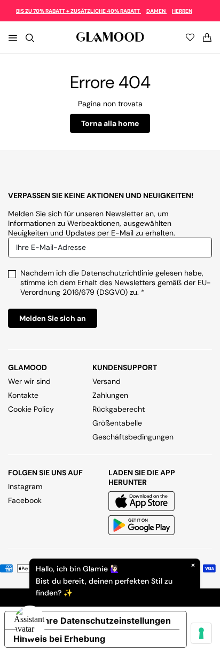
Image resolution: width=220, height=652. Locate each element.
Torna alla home (110, 123)
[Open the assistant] (29, 622)
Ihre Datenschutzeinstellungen (106, 620)
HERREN (182, 10)
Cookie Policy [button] (31, 409)
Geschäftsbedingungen (133, 437)
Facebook (25, 500)
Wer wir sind (29, 381)
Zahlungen (110, 395)
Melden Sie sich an (52, 318)
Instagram (25, 486)
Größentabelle (117, 423)
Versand (106, 381)
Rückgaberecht (118, 409)
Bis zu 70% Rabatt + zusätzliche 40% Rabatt (78, 10)
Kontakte (23, 395)
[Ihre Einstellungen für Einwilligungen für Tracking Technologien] (201, 633)
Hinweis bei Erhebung (59, 638)
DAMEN (156, 10)
